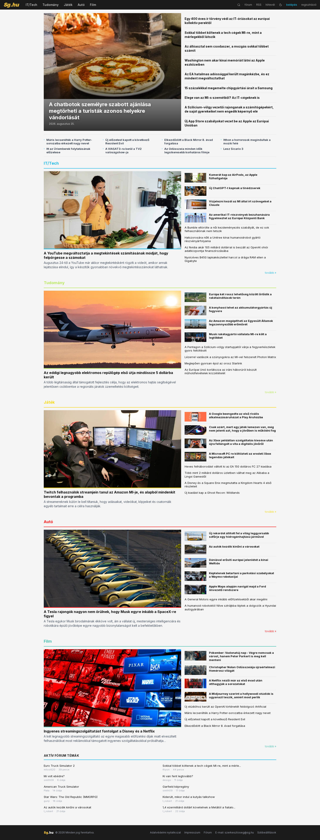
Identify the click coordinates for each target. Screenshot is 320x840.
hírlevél (270, 4)
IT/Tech (31, 5)
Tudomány (50, 5)
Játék (68, 5)
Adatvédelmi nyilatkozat (165, 832)
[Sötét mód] (280, 4)
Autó (81, 5)
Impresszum (192, 832)
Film (93, 5)
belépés (291, 4)
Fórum (208, 832)
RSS (258, 4)
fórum (248, 4)
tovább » (270, 272)
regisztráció (309, 4)
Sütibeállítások (266, 832)
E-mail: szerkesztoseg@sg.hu (234, 832)
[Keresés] (238, 4)
